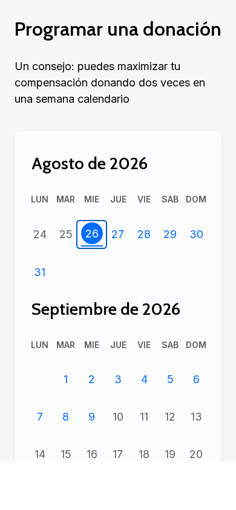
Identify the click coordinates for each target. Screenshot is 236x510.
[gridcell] (40, 234)
